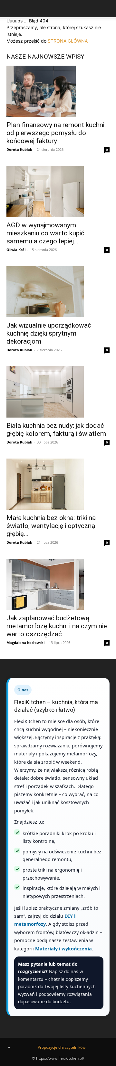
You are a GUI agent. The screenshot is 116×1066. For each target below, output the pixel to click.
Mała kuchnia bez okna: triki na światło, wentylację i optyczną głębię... (51, 526)
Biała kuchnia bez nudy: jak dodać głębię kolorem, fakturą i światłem (56, 429)
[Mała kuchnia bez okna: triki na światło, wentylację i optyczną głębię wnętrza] (58, 484)
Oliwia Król (15, 249)
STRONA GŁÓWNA (68, 41)
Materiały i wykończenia (63, 948)
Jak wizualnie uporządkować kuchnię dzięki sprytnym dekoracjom (48, 333)
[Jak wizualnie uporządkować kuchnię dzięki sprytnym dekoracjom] (58, 291)
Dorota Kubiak (19, 149)
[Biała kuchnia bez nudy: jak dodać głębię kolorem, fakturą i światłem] (58, 392)
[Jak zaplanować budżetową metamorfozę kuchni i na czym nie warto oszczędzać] (58, 584)
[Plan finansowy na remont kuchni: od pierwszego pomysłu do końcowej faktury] (58, 91)
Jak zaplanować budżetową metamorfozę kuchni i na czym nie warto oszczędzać (56, 626)
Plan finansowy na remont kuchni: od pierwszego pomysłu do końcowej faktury (56, 133)
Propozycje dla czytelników (61, 1047)
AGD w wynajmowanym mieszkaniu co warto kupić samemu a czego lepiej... (45, 233)
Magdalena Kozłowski (25, 642)
